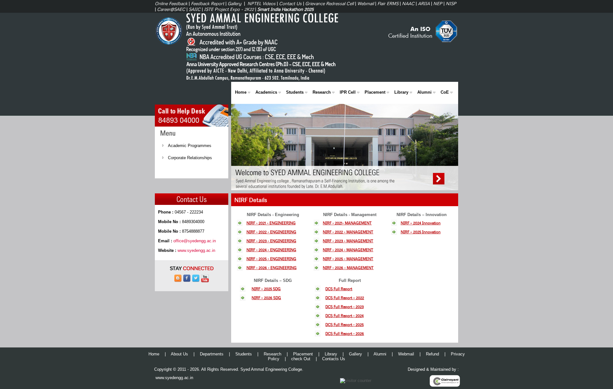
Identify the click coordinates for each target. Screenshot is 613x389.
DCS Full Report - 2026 (344, 333)
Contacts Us (333, 358)
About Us (179, 354)
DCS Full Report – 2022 (344, 297)
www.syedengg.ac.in (196, 250)
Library (401, 92)
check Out (300, 358)
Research (322, 92)
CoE (445, 92)
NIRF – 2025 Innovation (421, 232)
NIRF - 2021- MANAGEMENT (347, 223)
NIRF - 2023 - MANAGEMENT (348, 240)
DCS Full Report (338, 288)
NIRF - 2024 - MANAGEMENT (348, 249)
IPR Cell (348, 92)
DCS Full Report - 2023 (344, 306)
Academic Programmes (189, 145)
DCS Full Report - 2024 (344, 315)
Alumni (424, 92)
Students (295, 92)
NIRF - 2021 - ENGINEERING (271, 223)
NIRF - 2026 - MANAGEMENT (348, 267)
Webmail (406, 354)
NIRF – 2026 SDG (266, 297)
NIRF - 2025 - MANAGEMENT (348, 258)
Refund (432, 354)
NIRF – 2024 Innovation (421, 223)
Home (240, 92)
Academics (266, 92)
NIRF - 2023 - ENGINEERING (271, 240)
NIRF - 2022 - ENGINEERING (271, 232)
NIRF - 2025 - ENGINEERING (271, 258)
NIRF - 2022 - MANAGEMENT (348, 232)
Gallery (355, 354)
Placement (375, 92)
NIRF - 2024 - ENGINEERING (271, 249)
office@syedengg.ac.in (194, 240)
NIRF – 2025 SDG (266, 288)
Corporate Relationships (190, 157)
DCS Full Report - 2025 (344, 324)
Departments (211, 354)
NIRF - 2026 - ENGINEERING (271, 267)
